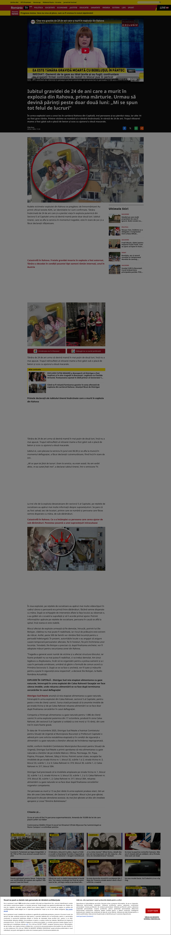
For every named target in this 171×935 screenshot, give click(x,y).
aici (27, 924)
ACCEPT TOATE (153, 911)
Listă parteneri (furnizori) (84, 916)
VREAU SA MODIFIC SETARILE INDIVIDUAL (152, 918)
